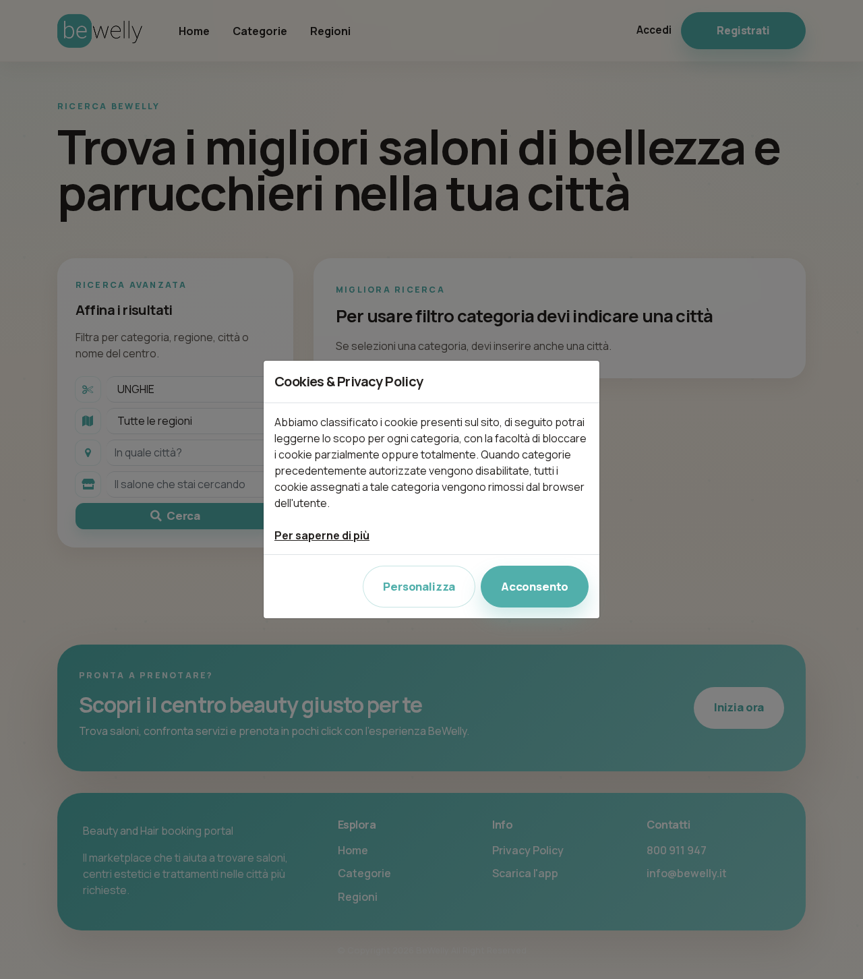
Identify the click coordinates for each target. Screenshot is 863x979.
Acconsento (534, 586)
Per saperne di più (321, 535)
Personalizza (419, 586)
